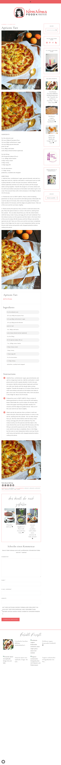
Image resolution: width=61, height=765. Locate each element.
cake (15, 489)
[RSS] (56, 42)
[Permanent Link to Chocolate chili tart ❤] (9, 522)
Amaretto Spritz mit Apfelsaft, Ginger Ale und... (21, 659)
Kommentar (4, 556)
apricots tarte (9, 489)
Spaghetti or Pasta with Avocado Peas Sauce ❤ (21, 529)
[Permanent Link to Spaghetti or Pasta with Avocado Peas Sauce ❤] (21, 524)
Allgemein (4, 24)
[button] (30, 1)
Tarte (18, 489)
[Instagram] (47, 42)
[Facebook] (53, 42)
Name (3, 580)
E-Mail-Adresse (6, 589)
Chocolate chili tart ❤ (9, 526)
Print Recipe (8, 299)
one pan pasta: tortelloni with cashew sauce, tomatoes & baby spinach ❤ (32, 531)
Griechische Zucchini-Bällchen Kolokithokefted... (21, 643)
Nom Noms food (30, 12)
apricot (26, 488)
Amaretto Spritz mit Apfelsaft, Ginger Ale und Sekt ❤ (52, 139)
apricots (32, 488)
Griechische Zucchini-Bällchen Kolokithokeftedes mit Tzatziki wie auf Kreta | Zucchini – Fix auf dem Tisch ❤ (52, 97)
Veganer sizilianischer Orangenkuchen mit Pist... (48, 659)
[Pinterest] (50, 42)
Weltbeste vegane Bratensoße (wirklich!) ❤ (52, 119)
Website (3, 598)
